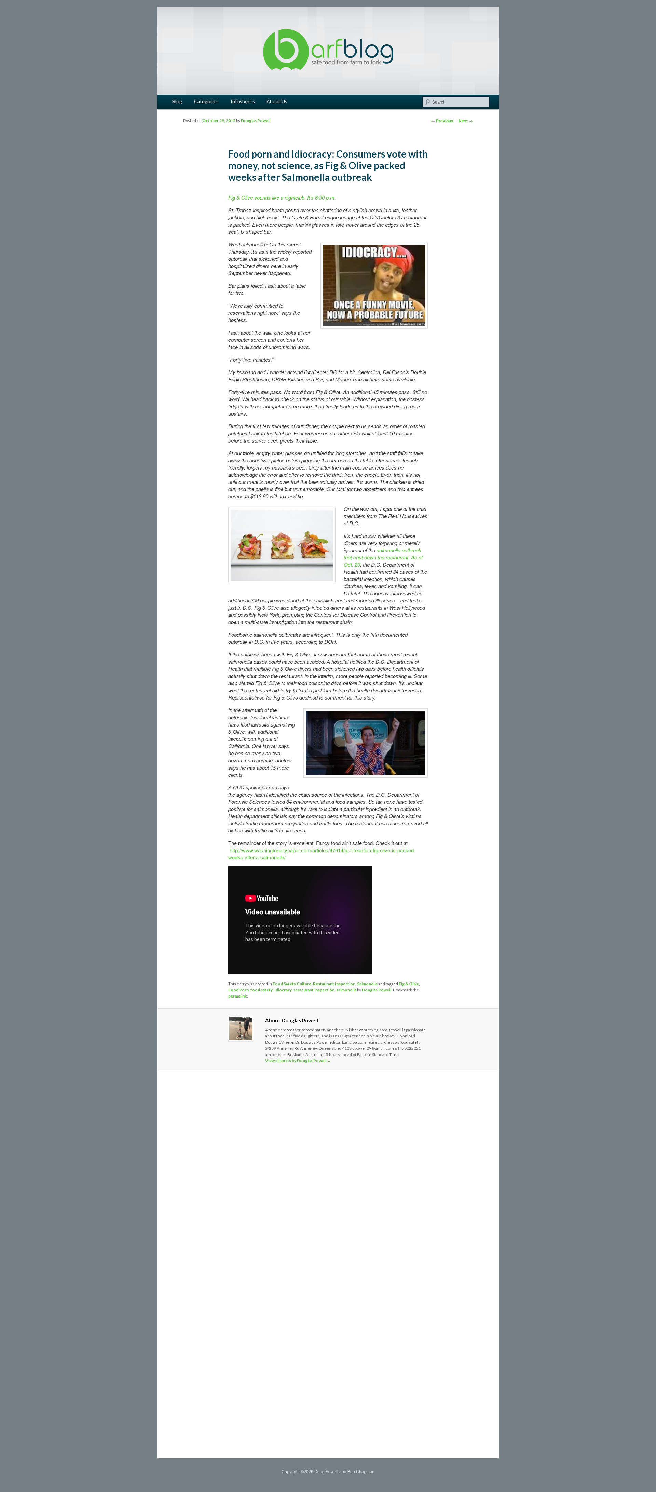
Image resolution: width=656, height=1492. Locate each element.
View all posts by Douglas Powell (298, 1060)
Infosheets (243, 101)
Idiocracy (283, 989)
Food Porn (238, 989)
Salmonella (367, 983)
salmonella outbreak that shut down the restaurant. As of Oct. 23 (383, 557)
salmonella (346, 989)
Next (466, 121)
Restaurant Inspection (334, 983)
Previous (442, 121)
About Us (276, 101)
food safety (261, 989)
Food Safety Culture (292, 983)
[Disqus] (328, 1171)
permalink (237, 996)
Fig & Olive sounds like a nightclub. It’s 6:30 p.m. (282, 197)
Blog (177, 101)
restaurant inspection (313, 989)
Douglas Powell (255, 120)
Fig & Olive (409, 983)
